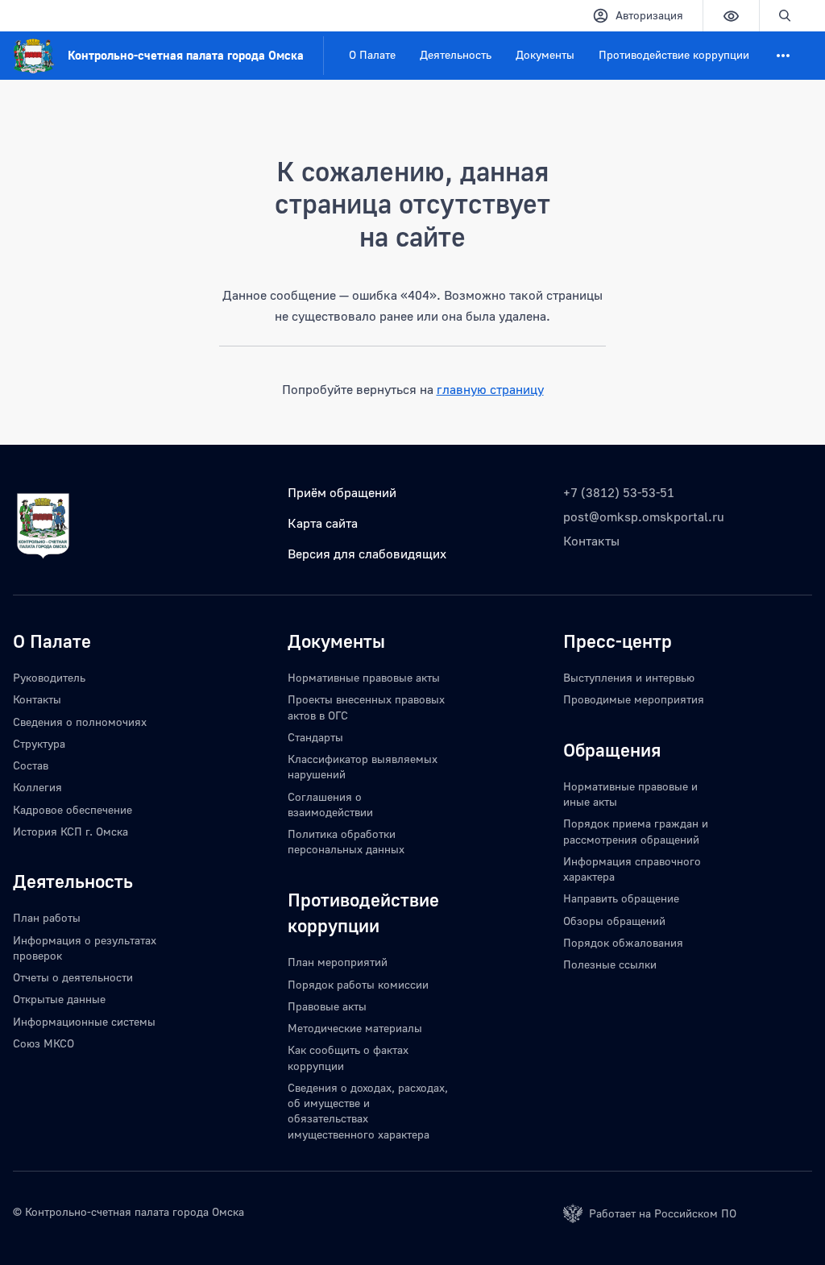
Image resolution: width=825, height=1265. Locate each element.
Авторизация (649, 15)
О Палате (372, 54)
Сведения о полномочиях (80, 721)
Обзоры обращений (614, 920)
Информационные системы (84, 1021)
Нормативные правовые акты (364, 677)
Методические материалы (355, 1028)
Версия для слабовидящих (367, 553)
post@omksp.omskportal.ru (643, 516)
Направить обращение (621, 898)
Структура (39, 743)
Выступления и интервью (628, 677)
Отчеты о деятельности (73, 977)
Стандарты (315, 737)
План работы (47, 917)
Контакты (591, 541)
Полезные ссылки (610, 964)
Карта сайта (323, 523)
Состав (30, 765)
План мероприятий (338, 961)
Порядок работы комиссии (358, 984)
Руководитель (49, 677)
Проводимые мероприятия (633, 699)
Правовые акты (327, 1006)
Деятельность (455, 54)
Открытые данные (59, 999)
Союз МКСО (43, 1043)
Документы (545, 54)
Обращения (612, 749)
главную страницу (490, 389)
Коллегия (37, 787)
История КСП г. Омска (70, 831)
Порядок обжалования (623, 942)
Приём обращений (342, 492)
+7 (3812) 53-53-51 (618, 492)
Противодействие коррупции (674, 54)
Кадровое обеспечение (72, 809)
